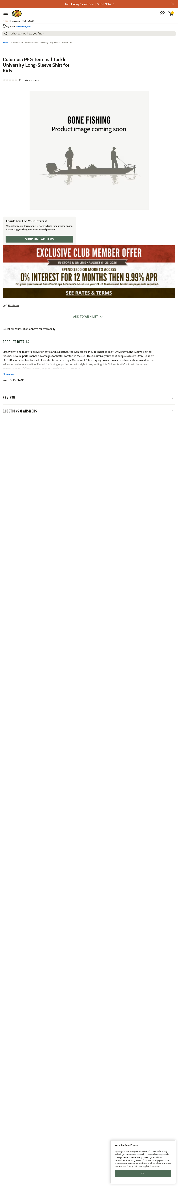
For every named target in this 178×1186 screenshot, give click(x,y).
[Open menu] (5, 13)
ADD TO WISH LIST (85, 316)
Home (5, 42)
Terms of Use (141, 1163)
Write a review (32, 80)
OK (142, 1173)
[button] (173, 4)
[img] (171, 13)
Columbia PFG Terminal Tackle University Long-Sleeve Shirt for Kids (36, 65)
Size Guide (13, 305)
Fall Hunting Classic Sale (88, 4)
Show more (9, 374)
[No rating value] (11, 80)
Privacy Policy (133, 1166)
